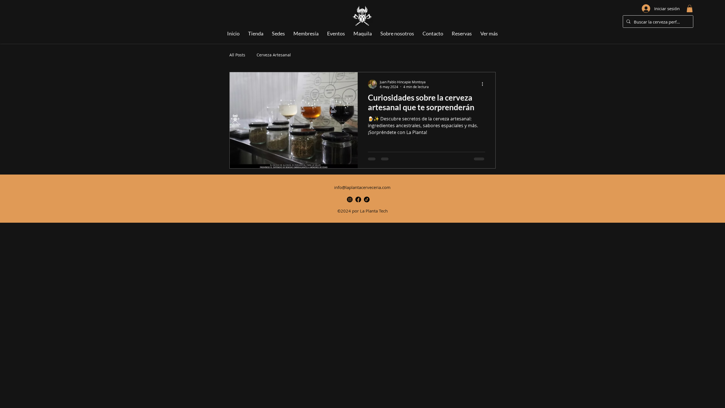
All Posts (237, 55)
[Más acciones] (484, 84)
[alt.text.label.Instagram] (350, 199)
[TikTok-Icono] (367, 199)
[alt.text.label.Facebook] (358, 199)
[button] (689, 8)
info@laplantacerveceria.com (362, 187)
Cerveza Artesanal (274, 55)
